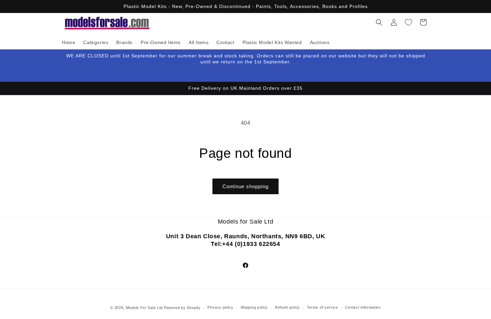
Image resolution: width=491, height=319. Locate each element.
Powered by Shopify (182, 308)
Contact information (363, 307)
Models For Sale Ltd (144, 308)
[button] (379, 22)
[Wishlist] (408, 22)
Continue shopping (245, 186)
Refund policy (287, 307)
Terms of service (322, 307)
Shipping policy (254, 307)
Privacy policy (220, 307)
